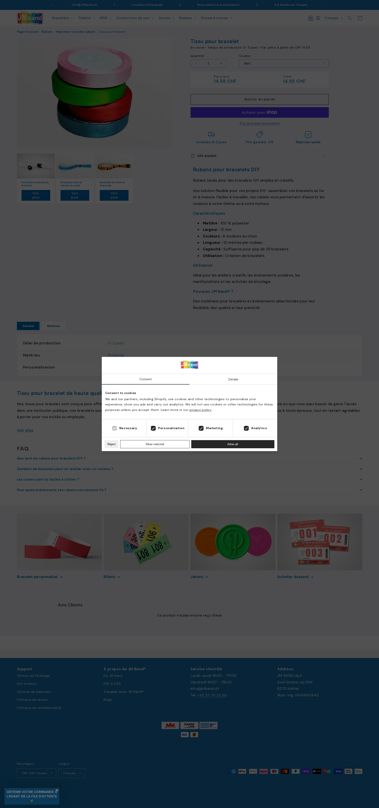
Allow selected (155, 444)
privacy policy (200, 410)
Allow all (232, 444)
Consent (145, 379)
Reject (111, 444)
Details (233, 379)
